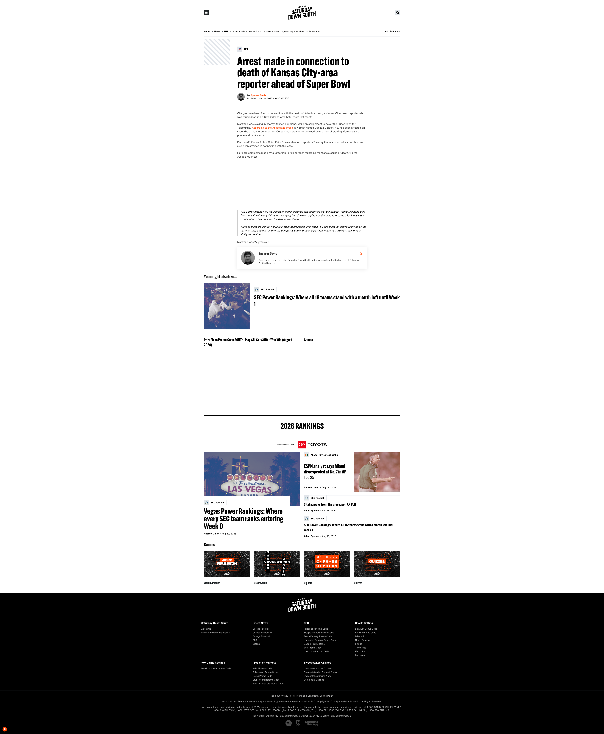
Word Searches (212, 583)
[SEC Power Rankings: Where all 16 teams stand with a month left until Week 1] (227, 306)
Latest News (260, 623)
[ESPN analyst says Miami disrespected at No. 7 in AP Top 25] (377, 472)
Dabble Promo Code (314, 643)
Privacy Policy (287, 695)
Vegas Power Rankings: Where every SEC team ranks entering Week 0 (243, 518)
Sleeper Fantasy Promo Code (319, 632)
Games (308, 339)
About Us (206, 628)
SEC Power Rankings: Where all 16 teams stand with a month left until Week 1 (327, 300)
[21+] (288, 723)
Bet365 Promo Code (365, 632)
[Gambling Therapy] (312, 723)
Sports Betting (364, 623)
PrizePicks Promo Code (316, 628)
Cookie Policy (326, 695)
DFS (255, 640)
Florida (358, 643)
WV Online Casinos (213, 662)
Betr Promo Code (313, 647)
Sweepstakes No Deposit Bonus (320, 672)
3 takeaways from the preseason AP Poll (330, 504)
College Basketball (262, 632)
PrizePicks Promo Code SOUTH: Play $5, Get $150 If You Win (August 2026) (248, 342)
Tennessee (360, 647)
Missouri (359, 636)
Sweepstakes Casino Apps (317, 676)
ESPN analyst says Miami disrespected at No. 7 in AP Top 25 (325, 471)
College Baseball (261, 636)
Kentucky (360, 651)
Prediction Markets (264, 662)
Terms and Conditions (307, 695)
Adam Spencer (312, 510)
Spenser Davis (258, 95)
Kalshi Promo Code (262, 668)
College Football (261, 628)
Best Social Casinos (314, 679)
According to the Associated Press (272, 127)
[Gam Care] (298, 723)
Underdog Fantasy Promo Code (320, 640)
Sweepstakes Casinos (317, 662)
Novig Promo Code (262, 676)
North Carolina (362, 640)
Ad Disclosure (392, 31)
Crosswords (260, 583)
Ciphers (308, 583)
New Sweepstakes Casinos (318, 668)
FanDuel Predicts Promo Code (268, 683)
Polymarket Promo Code (265, 672)
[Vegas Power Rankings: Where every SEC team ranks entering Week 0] (252, 479)
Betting (256, 643)
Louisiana (360, 655)
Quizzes (358, 583)
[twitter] (361, 253)
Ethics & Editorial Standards (215, 632)
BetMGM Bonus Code (366, 628)
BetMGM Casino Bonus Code (216, 668)
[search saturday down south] (397, 12)
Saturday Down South (214, 623)
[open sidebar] (206, 12)
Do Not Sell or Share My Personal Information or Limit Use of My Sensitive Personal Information (302, 716)
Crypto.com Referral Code (266, 679)
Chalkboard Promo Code (316, 651)
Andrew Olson (211, 533)
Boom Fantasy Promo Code (318, 636)
